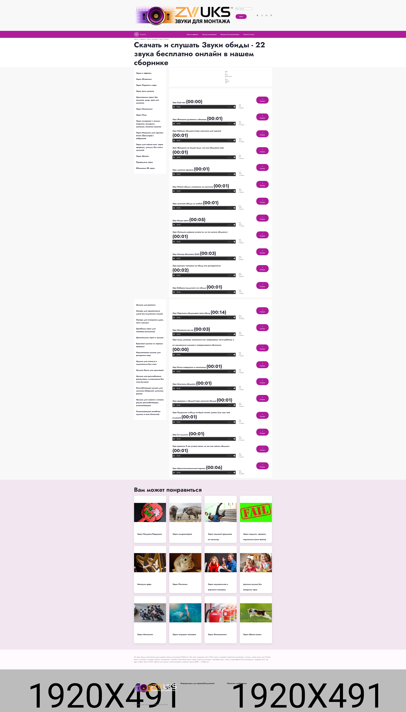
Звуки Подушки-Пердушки (149, 534)
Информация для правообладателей (197, 683)
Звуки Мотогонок (145, 634)
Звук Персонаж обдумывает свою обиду (191, 313)
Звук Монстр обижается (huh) (186, 254)
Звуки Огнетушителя (217, 634)
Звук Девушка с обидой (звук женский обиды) (194, 401)
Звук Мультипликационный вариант (189, 468)
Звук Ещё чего (179, 102)
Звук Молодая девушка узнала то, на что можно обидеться (199, 232)
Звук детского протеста (183, 170)
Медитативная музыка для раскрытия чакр (148, 354)
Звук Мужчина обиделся (184, 384)
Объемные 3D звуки (145, 168)
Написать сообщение (237, 683)
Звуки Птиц (141, 115)
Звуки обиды (164, 39)
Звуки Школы (142, 156)
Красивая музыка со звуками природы (149, 345)
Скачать (262, 101)
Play (174, 107)
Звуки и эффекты (140, 39)
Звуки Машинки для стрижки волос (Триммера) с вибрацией (149, 135)
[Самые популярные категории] (257, 15)
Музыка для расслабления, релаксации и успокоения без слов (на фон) (150, 379)
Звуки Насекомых (144, 109)
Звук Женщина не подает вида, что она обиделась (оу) (198, 147)
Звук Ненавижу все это (183, 330)
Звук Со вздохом (180, 434)
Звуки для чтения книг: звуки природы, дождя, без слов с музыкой (149, 147)
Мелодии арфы (144, 584)
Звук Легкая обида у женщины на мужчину (193, 186)
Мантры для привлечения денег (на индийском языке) (149, 312)
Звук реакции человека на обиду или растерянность (196, 265)
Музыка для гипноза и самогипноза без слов (146, 363)
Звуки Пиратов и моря (146, 85)
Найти (241, 16)
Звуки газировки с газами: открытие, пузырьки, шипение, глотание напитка (148, 124)
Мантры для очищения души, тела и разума (150, 321)
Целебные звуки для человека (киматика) (146, 330)
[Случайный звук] (271, 15)
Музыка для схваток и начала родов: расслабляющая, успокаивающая (150, 402)
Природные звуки (144, 162)
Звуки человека (152, 39)
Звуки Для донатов (145, 91)
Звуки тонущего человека (184, 634)
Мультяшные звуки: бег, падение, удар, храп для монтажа (147, 100)
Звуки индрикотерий (182, 534)
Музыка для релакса (145, 305)
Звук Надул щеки (180, 220)
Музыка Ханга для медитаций (150, 370)
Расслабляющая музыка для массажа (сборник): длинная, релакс (150, 391)
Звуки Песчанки (180, 584)
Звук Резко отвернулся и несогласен (189, 367)
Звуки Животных (144, 79)
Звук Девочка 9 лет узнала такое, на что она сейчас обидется (200, 446)
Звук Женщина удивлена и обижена (189, 119)
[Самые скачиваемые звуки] (262, 15)
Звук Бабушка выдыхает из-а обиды (189, 288)
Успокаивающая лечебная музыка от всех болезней (148, 413)
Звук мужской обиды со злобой (187, 203)
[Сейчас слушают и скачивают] (266, 15)
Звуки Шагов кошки (252, 634)
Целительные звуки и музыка (149, 337)
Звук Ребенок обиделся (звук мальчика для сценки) (196, 131)
